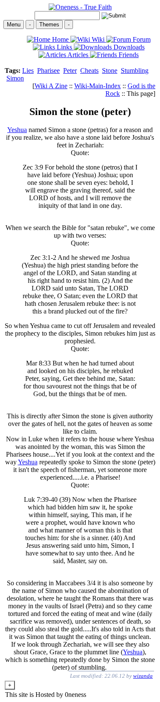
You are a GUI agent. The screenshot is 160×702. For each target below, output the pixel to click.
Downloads (128, 47)
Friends (128, 54)
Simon (15, 78)
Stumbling (134, 70)
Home (60, 39)
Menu (13, 24)
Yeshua (17, 129)
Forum (141, 39)
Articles (78, 54)
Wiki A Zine (51, 85)
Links (64, 47)
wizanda (143, 676)
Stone (109, 70)
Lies (28, 70)
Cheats (89, 70)
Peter (70, 70)
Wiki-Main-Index (97, 85)
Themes (49, 24)
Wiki (98, 39)
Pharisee (48, 70)
